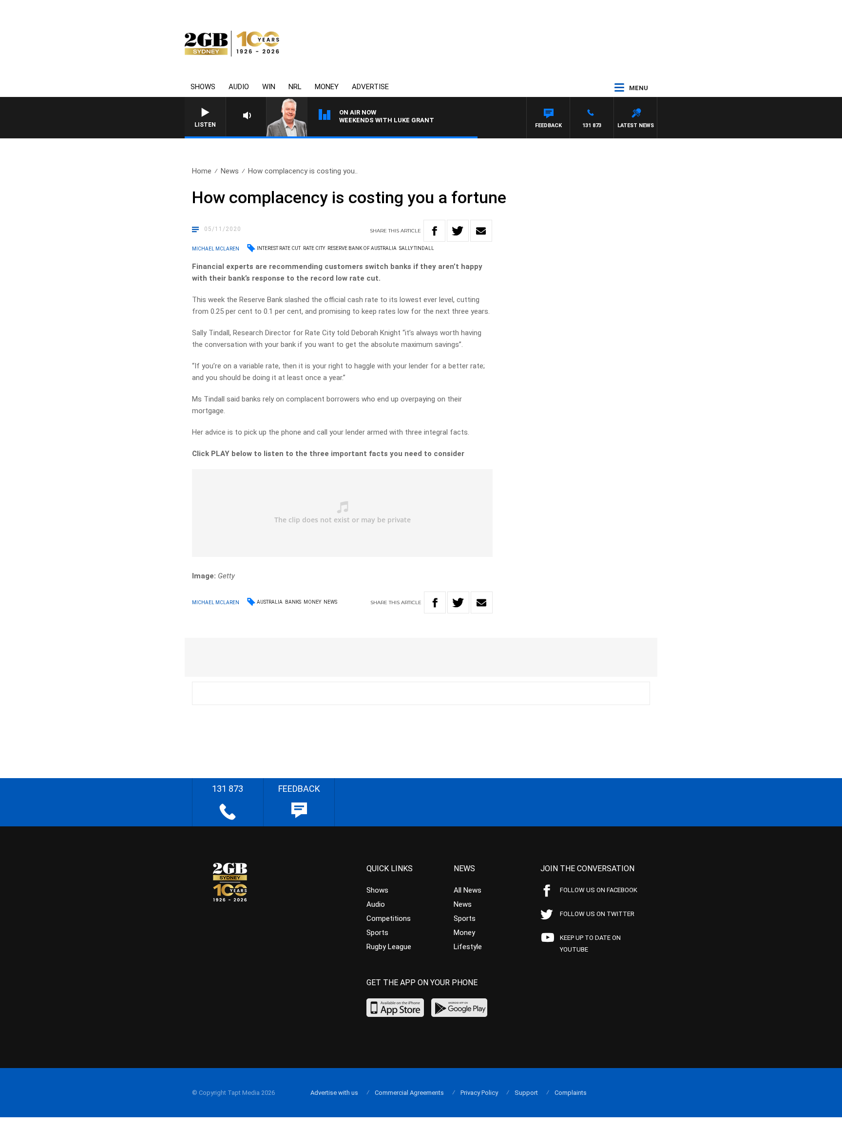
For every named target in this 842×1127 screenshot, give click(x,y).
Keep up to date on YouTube (590, 943)
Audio (239, 86)
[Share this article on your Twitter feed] (458, 231)
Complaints (571, 1092)
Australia (270, 602)
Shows (203, 86)
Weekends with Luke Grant (386, 120)
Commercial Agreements (409, 1092)
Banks (293, 602)
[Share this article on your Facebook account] (434, 231)
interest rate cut (279, 248)
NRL (295, 86)
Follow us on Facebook (598, 890)
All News (467, 890)
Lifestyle (468, 946)
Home (201, 171)
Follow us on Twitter (597, 913)
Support (526, 1092)
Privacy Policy (479, 1092)
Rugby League (388, 946)
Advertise (370, 86)
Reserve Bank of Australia (362, 248)
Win (268, 86)
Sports (377, 932)
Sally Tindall (416, 248)
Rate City (314, 248)
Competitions (388, 918)
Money (327, 86)
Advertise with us (334, 1092)
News (230, 171)
